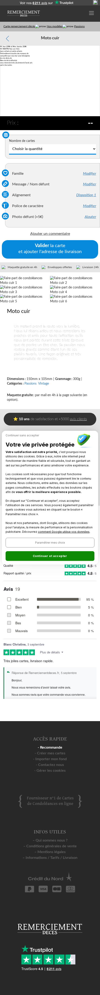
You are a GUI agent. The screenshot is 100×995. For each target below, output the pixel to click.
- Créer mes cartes (50, 753)
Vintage (43, 383)
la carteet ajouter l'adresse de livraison (50, 248)
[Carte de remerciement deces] (23, 11)
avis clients (78, 419)
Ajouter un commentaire (50, 234)
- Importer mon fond (50, 759)
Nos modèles (55, 26)
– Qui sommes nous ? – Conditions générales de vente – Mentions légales (50, 846)
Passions (79, 26)
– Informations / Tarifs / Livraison (50, 858)
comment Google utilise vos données (64, 531)
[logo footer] (50, 801)
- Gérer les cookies (50, 770)
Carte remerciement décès (19, 26)
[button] (50, 542)
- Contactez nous (50, 765)
